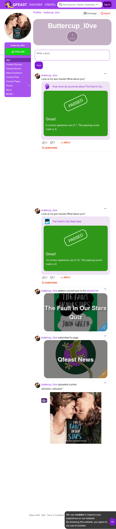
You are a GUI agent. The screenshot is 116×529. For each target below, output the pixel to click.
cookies (79, 514)
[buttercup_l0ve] (18, 26)
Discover (35, 4)
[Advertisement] (72, 176)
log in (107, 4)
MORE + (10, 93)
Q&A (43, 515)
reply (67, 142)
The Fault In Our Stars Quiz (66, 221)
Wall (8, 60)
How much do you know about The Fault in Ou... (78, 86)
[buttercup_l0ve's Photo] (75, 418)
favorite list (92, 290)
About (9, 89)
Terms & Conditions (55, 515)
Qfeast (34, 515)
